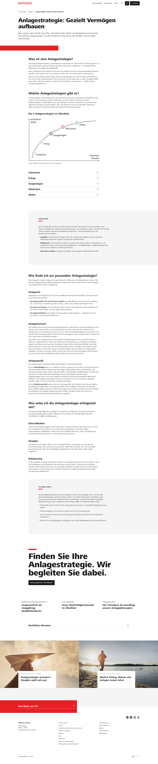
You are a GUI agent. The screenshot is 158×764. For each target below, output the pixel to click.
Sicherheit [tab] (34, 172)
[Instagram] (134, 717)
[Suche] (122, 3)
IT (139, 756)
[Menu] (127, 3)
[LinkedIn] (127, 717)
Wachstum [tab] (34, 189)
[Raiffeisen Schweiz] (25, 3)
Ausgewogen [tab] (35, 183)
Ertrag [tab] (32, 178)
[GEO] (73, 705)
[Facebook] (131, 717)
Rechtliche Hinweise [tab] (39, 625)
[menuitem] (97, 3)
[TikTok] (138, 717)
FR (136, 756)
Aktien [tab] (32, 194)
